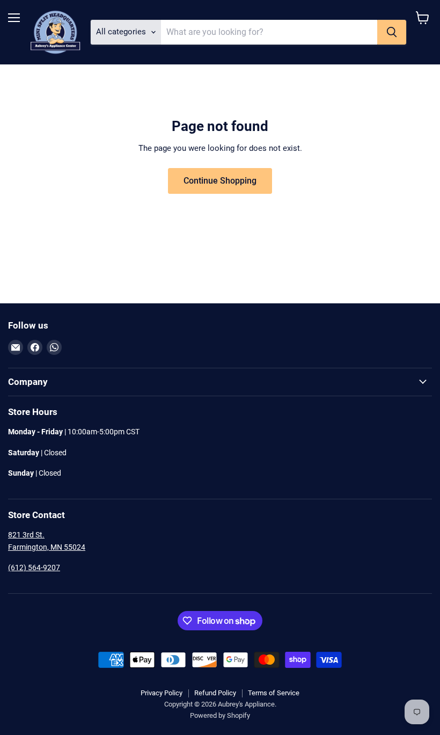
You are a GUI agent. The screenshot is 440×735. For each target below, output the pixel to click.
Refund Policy (215, 693)
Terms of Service (273, 693)
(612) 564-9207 (34, 567)
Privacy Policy (161, 693)
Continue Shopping (220, 181)
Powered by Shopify (220, 715)
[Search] (391, 32)
